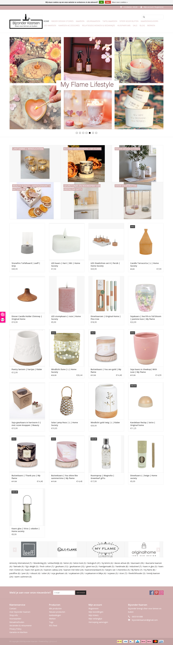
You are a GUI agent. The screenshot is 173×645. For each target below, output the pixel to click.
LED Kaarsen (49, 25)
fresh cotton (47, 566)
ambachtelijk (55, 563)
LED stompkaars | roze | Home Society (66, 317)
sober (46, 573)
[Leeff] (29, 549)
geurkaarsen (77, 566)
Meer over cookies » (120, 2)
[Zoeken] (144, 17)
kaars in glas (150, 566)
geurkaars (61, 566)
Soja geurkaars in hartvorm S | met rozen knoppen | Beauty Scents (26, 424)
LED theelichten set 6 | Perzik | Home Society (105, 264)
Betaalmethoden (16, 622)
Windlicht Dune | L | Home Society (63, 370)
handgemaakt (106, 566)
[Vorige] (15, 84)
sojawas (113, 573)
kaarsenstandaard (94, 570)
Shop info (13, 615)
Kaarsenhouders (149, 21)
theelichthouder (137, 573)
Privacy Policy (15, 629)
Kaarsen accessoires (69, 25)
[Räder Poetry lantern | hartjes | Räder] (27, 347)
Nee (107, 2)
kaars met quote (34, 570)
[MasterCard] (155, 641)
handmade (122, 566)
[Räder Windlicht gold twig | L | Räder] (106, 400)
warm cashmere (23, 576)
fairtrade (19, 566)
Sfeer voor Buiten (128, 21)
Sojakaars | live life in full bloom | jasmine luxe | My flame (145, 317)
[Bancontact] (131, 641)
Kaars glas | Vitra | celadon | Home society (26, 529)
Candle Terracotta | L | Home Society (144, 264)
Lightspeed (52, 641)
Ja (101, 2)
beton (68, 563)
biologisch (94, 563)
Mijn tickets (94, 615)
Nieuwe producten (57, 612)
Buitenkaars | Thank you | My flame (26, 476)
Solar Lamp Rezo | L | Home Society (64, 423)
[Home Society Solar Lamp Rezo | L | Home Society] (67, 400)
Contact (12, 608)
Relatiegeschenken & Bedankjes (98, 25)
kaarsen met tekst (74, 570)
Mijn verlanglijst (95, 618)
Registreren (94, 608)
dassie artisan (121, 563)
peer (25, 573)
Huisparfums (124, 25)
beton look (80, 563)
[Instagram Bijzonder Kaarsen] (161, 592)
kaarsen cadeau (53, 570)
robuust (35, 573)
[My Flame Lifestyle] (86, 83)
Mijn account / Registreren (153, 7)
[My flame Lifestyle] (105, 549)
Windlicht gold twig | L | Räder (105, 422)
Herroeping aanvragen (98, 622)
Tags (51, 622)
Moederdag (39, 563)
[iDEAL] (119, 641)
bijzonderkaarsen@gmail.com (145, 620)
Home (46, 21)
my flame (149, 570)
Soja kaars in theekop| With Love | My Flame (143, 370)
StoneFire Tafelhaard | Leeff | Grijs (26, 264)
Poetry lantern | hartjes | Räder (27, 369)
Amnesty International (20, 563)
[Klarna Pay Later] (149, 641)
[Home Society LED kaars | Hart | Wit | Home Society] (67, 241)
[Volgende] (158, 84)
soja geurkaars (59, 573)
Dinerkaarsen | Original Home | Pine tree (106, 317)
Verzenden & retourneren (20, 625)
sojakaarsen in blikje (95, 573)
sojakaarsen (76, 573)
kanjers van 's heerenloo (118, 570)
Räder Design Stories (62, 21)
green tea (91, 566)
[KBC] (137, 641)
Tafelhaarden (109, 21)
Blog (142, 25)
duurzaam (137, 563)
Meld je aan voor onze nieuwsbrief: (30, 592)
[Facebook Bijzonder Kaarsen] (151, 592)
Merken (151, 25)
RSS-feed (53, 625)
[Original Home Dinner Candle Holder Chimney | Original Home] (27, 294)
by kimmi (107, 563)
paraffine (14, 573)
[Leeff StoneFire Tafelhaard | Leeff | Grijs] (27, 241)
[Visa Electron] (161, 641)
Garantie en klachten (18, 632)
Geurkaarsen (93, 21)
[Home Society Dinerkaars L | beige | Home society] (146, 454)
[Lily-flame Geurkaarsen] (67, 549)
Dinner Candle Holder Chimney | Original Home (27, 317)
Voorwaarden (15, 618)
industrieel (136, 566)
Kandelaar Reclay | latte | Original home (142, 423)
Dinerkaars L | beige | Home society (143, 476)
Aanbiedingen (55, 615)
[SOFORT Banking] (143, 641)
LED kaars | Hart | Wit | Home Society (65, 264)
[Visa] (125, 641)
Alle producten (55, 608)
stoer (123, 573)
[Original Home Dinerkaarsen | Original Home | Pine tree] (106, 294)
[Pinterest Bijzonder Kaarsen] (156, 592)
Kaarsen (80, 21)
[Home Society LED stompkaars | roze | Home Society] (67, 294)
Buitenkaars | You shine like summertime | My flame (64, 476)
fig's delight (32, 566)
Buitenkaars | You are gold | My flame (106, 370)
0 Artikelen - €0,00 (130, 7)
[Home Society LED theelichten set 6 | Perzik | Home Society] (106, 241)
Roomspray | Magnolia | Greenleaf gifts (102, 476)
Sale (135, 25)
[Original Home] (144, 549)
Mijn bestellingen (96, 612)
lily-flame (137, 570)
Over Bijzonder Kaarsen (19, 612)
